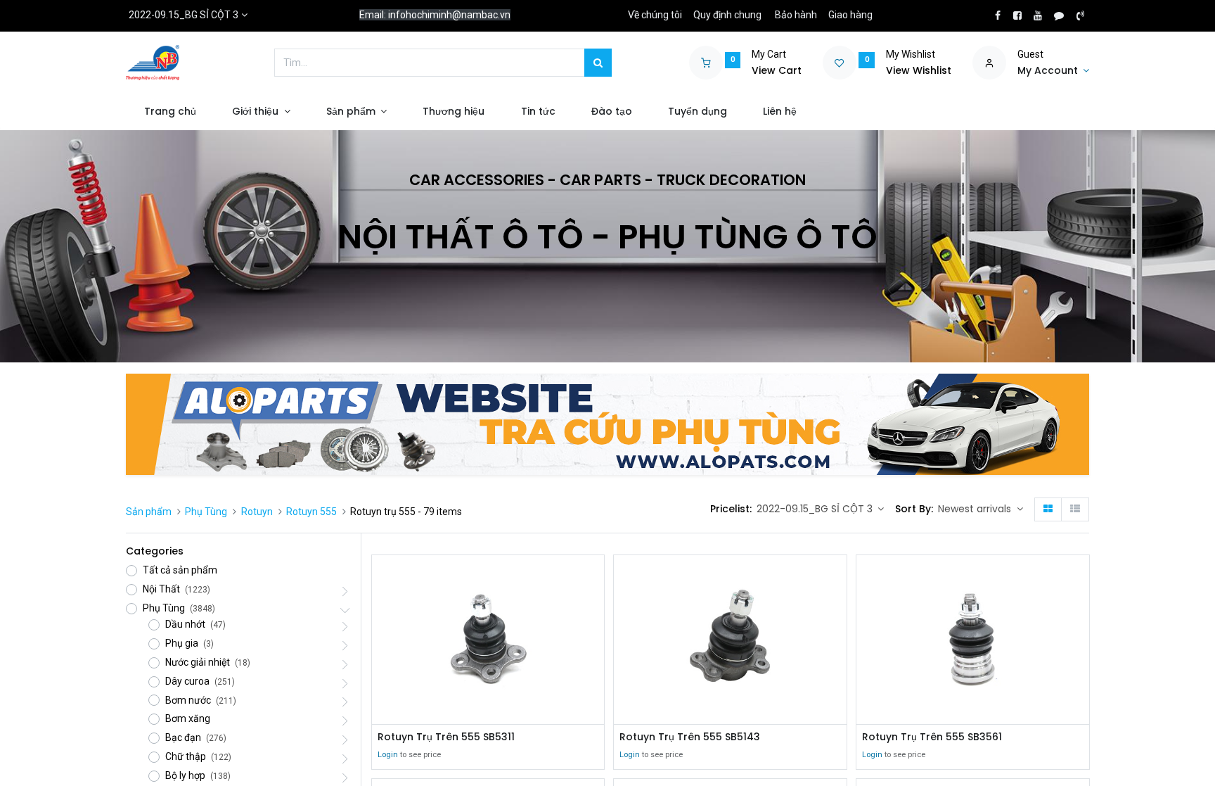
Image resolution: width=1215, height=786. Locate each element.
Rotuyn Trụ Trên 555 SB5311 (446, 737)
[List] (1075, 509)
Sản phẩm (149, 511)
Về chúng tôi (655, 14)
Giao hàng (850, 14)
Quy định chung (727, 14)
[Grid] (1048, 509)
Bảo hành (796, 14)
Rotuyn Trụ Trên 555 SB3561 (932, 737)
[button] (980, 509)
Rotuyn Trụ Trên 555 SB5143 (689, 737)
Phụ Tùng (206, 511)
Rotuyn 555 (311, 511)
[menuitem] (170, 112)
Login (388, 754)
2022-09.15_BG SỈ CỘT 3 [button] (816, 509)
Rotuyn (257, 511)
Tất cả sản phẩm (180, 570)
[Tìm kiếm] (598, 63)
